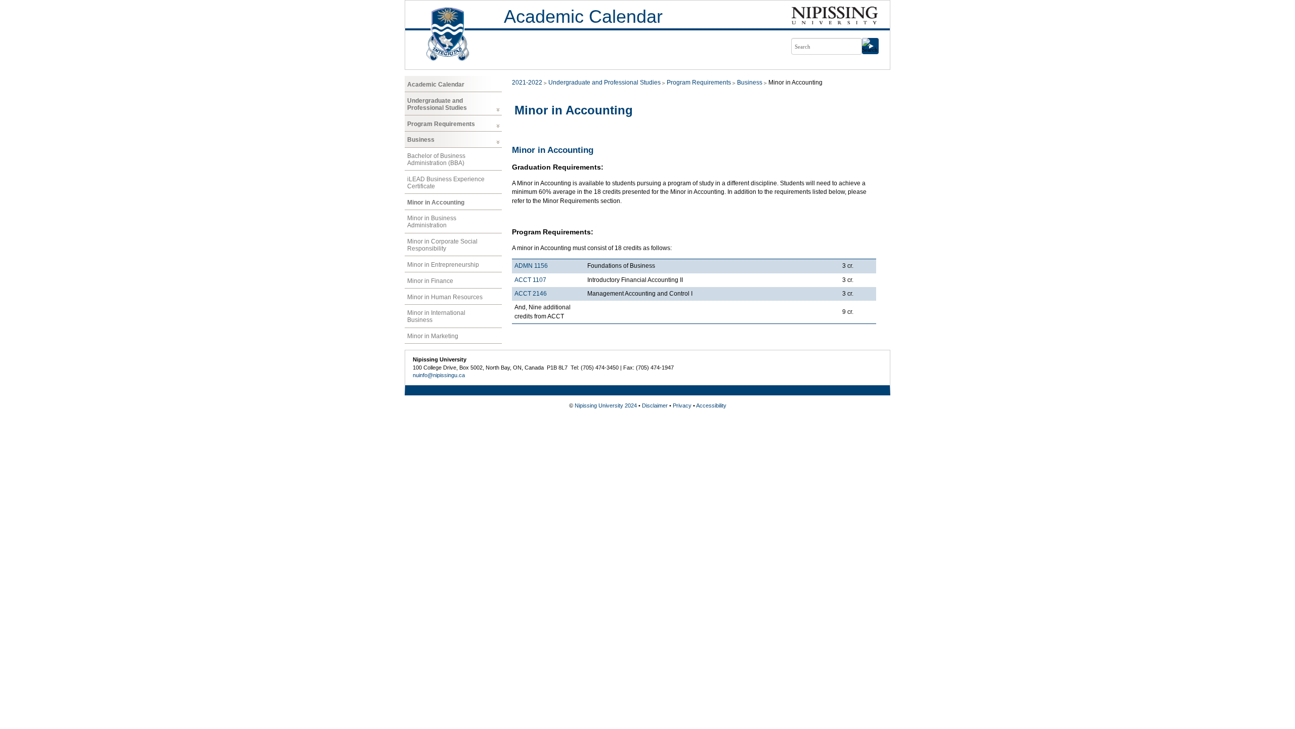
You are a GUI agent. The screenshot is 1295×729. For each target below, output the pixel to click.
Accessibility (711, 405)
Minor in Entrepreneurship (443, 264)
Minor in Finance (430, 281)
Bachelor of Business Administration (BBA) (436, 159)
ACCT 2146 (530, 293)
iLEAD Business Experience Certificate (446, 183)
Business (421, 139)
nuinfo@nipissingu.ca (439, 375)
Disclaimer (655, 405)
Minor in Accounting (435, 202)
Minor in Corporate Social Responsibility (442, 245)
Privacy (682, 405)
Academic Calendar (583, 16)
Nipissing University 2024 (606, 405)
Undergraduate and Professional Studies (437, 104)
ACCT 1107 (530, 280)
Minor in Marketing (432, 336)
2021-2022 (527, 82)
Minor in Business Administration (431, 222)
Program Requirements (441, 124)
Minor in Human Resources (445, 297)
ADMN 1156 (531, 265)
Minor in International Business (436, 316)
